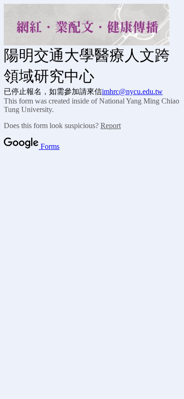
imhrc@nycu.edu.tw (132, 91)
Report (110, 125)
